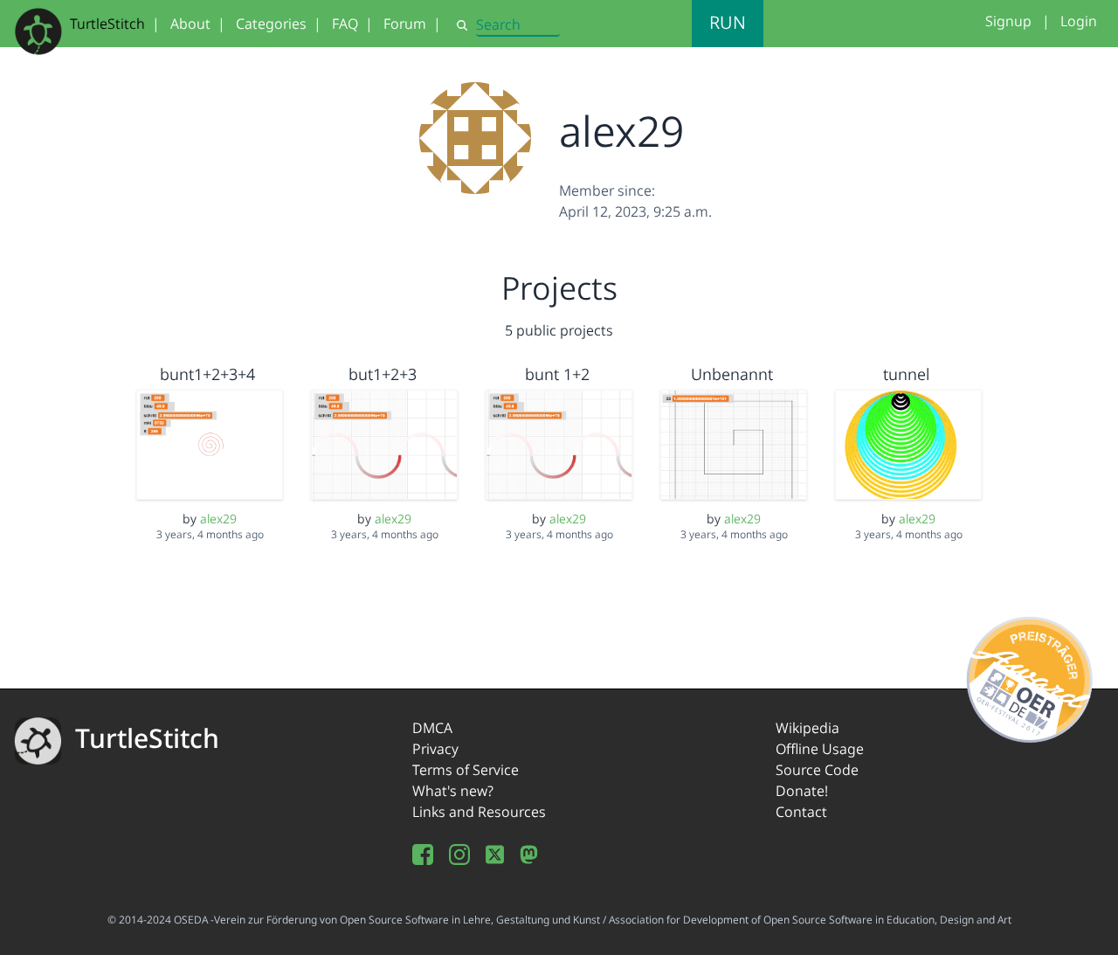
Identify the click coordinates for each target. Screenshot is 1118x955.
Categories (271, 23)
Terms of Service (465, 769)
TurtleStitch (107, 23)
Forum (404, 23)
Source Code (817, 769)
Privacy (435, 748)
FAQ (345, 23)
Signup (1008, 21)
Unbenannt (732, 373)
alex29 (218, 518)
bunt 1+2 (557, 373)
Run (727, 22)
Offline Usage (820, 748)
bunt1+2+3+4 (207, 373)
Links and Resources (479, 811)
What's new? (452, 790)
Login (1078, 21)
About (190, 23)
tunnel (906, 373)
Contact (801, 811)
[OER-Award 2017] (1030, 676)
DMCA (432, 727)
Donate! (802, 790)
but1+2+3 (383, 373)
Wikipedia (807, 727)
